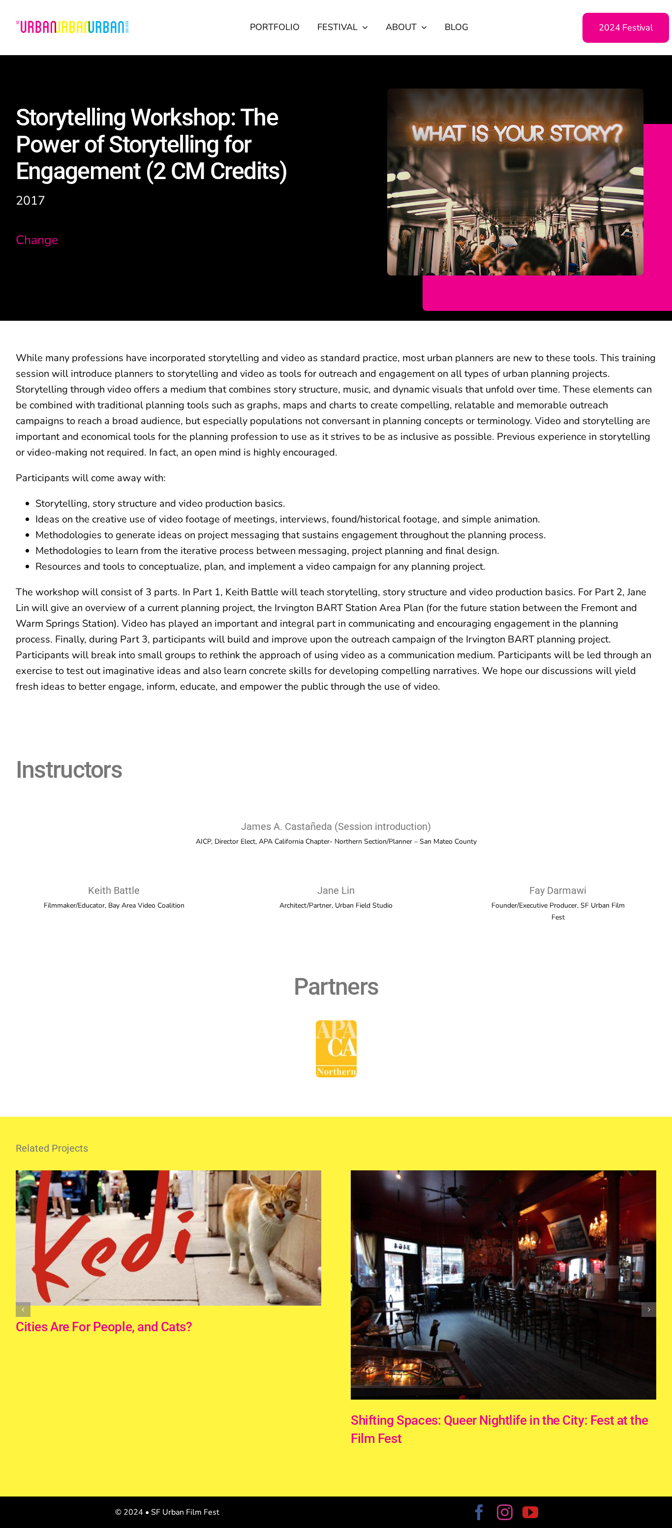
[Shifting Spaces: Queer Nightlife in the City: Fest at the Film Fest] (503, 1177)
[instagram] (505, 1512)
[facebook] (479, 1512)
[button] (23, 1309)
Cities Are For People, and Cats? (104, 1326)
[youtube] (530, 1512)
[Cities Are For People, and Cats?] (168, 1177)
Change (37, 240)
